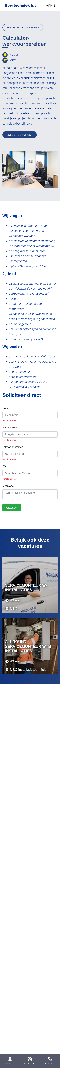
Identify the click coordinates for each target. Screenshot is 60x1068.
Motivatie (8, 485)
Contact (50, 1063)
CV (4, 466)
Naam (5, 408)
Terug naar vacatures (23, 27)
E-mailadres (9, 427)
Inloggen (10, 1063)
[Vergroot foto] (30, 169)
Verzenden (11, 507)
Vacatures (30, 1063)
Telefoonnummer (12, 446)
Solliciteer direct (20, 134)
